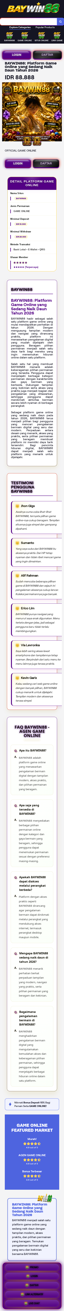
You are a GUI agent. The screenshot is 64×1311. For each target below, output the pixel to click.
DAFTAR (47, 54)
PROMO (34, 1268)
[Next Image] (59, 112)
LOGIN (16, 54)
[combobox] (28, 21)
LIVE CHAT (34, 1302)
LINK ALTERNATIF (34, 1294)
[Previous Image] (5, 112)
